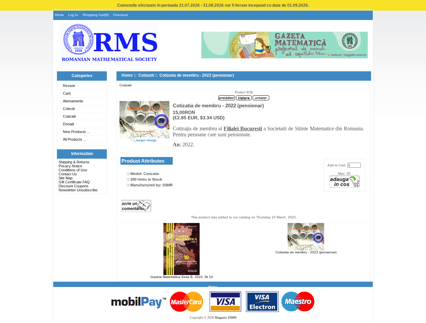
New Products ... (76, 132)
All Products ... (74, 139)
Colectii (69, 109)
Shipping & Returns (74, 162)
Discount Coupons (74, 186)
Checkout (120, 15)
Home (59, 15)
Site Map (66, 178)
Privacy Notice (70, 166)
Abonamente (73, 101)
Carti (67, 93)
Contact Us (68, 174)
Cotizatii (69, 116)
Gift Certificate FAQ (74, 182)
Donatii (68, 124)
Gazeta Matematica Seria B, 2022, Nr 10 (181, 277)
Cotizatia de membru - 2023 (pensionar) (306, 252)
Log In (73, 15)
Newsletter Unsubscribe (78, 190)
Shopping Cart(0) (96, 15)
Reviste (69, 86)
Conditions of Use (73, 170)
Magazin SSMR (226, 317)
